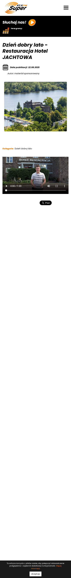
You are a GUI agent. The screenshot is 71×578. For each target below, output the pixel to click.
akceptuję (35, 574)
